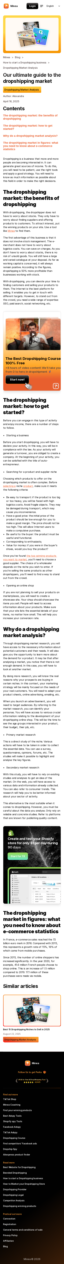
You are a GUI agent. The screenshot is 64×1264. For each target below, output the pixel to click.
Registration (9, 1224)
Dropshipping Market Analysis (21, 67)
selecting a (9, 486)
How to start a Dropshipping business (24, 62)
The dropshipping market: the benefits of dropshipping (30, 117)
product (28, 486)
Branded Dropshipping (15, 1172)
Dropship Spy (10, 1149)
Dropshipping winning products (19, 1206)
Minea (6, 57)
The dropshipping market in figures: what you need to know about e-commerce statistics (30, 146)
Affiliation (8, 1241)
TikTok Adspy (10, 1132)
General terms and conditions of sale (23, 1229)
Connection (9, 1218)
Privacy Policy (10, 1235)
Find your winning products (17, 1110)
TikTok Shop (9, 1099)
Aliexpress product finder (16, 1154)
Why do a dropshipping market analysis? (30, 135)
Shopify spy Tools (12, 1121)
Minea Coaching (11, 1104)
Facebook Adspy (12, 1127)
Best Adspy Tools (12, 1115)
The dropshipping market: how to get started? (27, 127)
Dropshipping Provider (14, 1189)
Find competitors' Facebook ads (20, 1143)
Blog (17, 57)
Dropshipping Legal (13, 1195)
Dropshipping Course (14, 1138)
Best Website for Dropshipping (19, 1167)
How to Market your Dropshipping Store (24, 1184)
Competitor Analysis (14, 1200)
